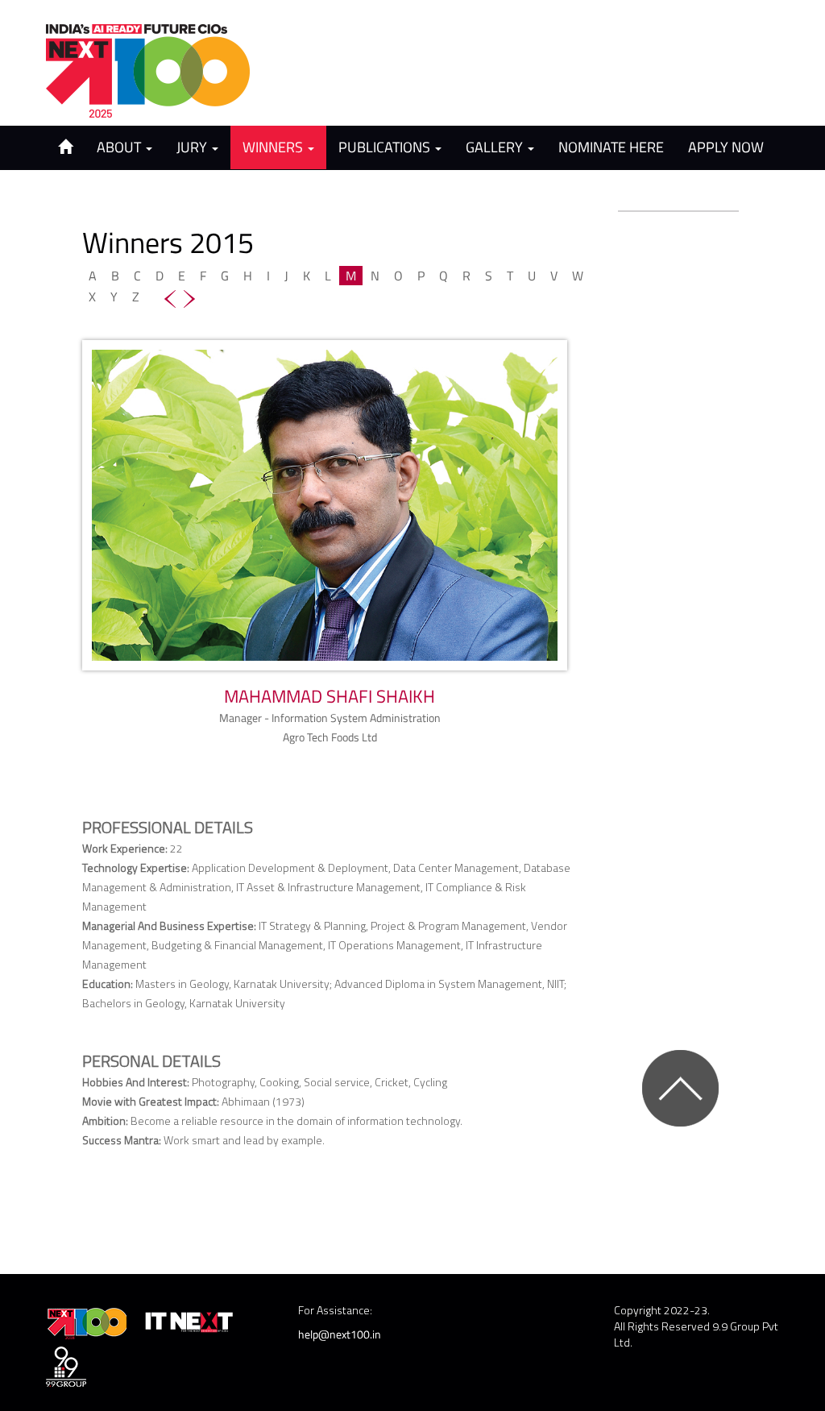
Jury (193, 147)
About (120, 147)
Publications (385, 147)
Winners (274, 147)
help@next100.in (339, 1334)
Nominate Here (611, 147)
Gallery (496, 147)
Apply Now (726, 147)
